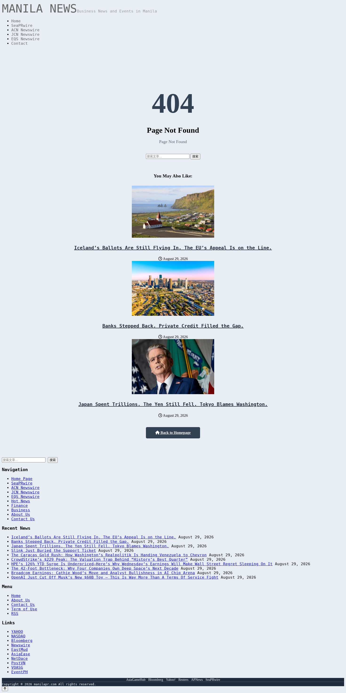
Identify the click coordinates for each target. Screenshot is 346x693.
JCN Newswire (25, 34)
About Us (20, 514)
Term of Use (24, 609)
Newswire (20, 645)
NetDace (19, 658)
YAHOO (17, 631)
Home (16, 21)
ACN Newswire (25, 30)
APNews (197, 679)
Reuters (183, 679)
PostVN (18, 663)
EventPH (19, 672)
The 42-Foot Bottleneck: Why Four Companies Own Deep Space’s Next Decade (94, 568)
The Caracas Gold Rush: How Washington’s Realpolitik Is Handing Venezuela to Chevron (109, 555)
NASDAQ (18, 636)
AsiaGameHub (135, 679)
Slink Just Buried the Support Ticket (53, 550)
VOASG (17, 667)
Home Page (21, 479)
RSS (14, 613)
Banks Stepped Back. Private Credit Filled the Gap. (173, 326)
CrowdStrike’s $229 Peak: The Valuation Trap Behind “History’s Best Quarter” (99, 559)
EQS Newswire (25, 39)
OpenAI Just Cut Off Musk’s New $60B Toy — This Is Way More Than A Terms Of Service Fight (114, 577)
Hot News (20, 501)
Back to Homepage (175, 433)
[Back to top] (5, 688)
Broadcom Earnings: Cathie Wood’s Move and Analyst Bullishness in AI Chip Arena (103, 573)
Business (20, 510)
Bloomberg (21, 640)
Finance (19, 505)
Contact (19, 43)
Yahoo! (171, 679)
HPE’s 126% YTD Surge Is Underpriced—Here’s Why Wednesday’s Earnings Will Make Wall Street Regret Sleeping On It (142, 564)
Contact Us (23, 519)
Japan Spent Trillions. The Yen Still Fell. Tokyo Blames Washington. (173, 404)
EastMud (19, 649)
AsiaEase (20, 654)
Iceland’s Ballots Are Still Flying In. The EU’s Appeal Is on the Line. (173, 248)
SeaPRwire (21, 25)
